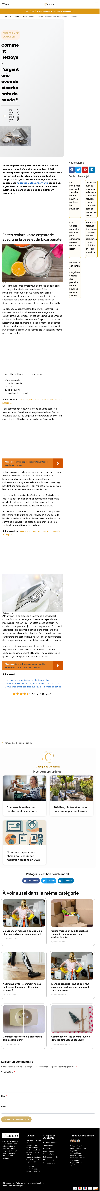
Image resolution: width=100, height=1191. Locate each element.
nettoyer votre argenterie (32, 182)
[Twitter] (78, 170)
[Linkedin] (92, 170)
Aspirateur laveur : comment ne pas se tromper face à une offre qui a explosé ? (22, 987)
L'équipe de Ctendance (48, 766)
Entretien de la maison (18, 16)
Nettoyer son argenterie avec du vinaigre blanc (27, 680)
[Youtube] (85, 170)
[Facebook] (72, 170)
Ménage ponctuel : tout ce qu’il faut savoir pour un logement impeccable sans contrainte (70, 987)
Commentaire (8, 1072)
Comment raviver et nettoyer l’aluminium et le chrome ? (32, 683)
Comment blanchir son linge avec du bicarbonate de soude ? (34, 686)
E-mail (4, 1106)
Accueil (4, 16)
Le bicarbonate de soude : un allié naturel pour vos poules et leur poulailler (74, 195)
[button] (96, 4)
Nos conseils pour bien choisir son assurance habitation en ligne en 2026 (23, 856)
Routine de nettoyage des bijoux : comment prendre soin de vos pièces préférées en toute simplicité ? (91, 239)
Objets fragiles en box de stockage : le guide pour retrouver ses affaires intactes (69, 934)
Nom (4, 1096)
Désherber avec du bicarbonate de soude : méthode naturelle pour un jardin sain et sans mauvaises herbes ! (91, 199)
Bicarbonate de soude (22, 743)
